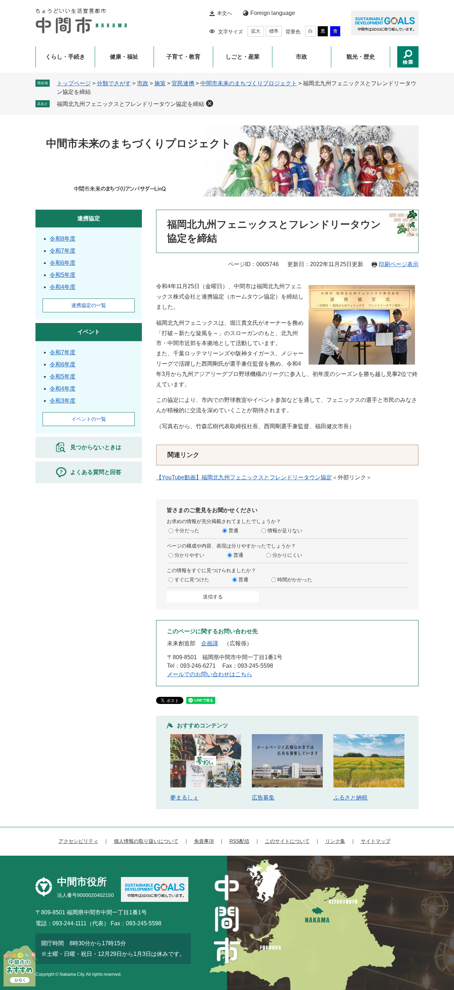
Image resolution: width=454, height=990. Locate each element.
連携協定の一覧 (88, 305)
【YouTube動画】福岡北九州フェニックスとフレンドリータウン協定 (244, 477)
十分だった (187, 530)
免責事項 (204, 841)
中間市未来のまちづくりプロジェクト (248, 83)
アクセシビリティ (78, 841)
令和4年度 (63, 287)
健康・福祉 (124, 57)
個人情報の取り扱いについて (146, 841)
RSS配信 (239, 841)
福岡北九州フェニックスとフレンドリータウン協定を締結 (130, 104)
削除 (209, 103)
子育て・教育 (183, 57)
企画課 (209, 643)
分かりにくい (287, 555)
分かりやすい (189, 555)
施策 (160, 83)
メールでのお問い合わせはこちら (209, 674)
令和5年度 (63, 275)
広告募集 (263, 798)
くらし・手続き (65, 57)
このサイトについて (287, 841)
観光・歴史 (361, 57)
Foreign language (272, 13)
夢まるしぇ (184, 798)
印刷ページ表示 (399, 264)
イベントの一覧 (88, 419)
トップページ (74, 83)
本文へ (224, 13)
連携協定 (88, 218)
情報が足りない (284, 530)
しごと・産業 (243, 57)
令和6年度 (63, 263)
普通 (233, 530)
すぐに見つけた (192, 579)
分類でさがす (114, 83)
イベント (88, 332)
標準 (273, 31)
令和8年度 (63, 239)
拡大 (255, 31)
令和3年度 (63, 401)
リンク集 (335, 841)
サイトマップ (376, 841)
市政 (301, 57)
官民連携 (183, 83)
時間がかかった (294, 579)
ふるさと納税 (350, 798)
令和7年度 (63, 251)
